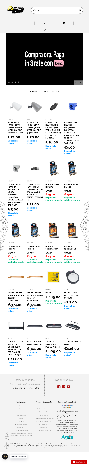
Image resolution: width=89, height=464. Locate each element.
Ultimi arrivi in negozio (44, 430)
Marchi (21, 412)
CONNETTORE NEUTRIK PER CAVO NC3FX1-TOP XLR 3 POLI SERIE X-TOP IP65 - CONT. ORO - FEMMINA (53, 130)
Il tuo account (21, 427)
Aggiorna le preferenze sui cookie (21, 433)
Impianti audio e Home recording (44, 418)
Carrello (21, 409)
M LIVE (48, 293)
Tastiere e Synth (44, 424)
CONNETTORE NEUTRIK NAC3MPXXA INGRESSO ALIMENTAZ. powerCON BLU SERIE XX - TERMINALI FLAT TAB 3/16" (71, 132)
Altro (44, 406)
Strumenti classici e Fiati (44, 421)
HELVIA (10, 119)
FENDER (11, 289)
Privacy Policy (14, 435)
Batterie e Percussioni (44, 409)
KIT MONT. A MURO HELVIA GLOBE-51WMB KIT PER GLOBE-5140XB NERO (34, 127)
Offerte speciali (21, 415)
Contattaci (21, 421)
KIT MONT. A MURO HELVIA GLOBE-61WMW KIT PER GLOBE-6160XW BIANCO (15, 127)
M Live (48, 289)
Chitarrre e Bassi (44, 412)
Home (21, 406)
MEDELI (67, 289)
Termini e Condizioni (26, 435)
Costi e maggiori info (21, 430)
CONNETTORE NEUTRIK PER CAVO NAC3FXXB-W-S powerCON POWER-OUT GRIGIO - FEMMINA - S (35, 192)
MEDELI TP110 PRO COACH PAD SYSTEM (71, 295)
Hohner (48, 181)
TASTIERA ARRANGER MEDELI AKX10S (52, 344)
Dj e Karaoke (44, 415)
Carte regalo (44, 427)
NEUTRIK (48, 119)
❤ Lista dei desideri (21, 424)
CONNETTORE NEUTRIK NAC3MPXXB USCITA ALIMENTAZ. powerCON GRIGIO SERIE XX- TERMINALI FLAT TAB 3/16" (16, 194)
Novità (21, 418)
